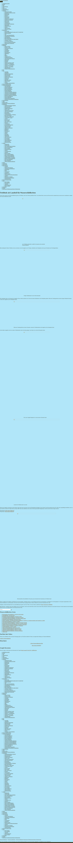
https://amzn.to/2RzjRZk (36, 645)
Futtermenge (7, 59)
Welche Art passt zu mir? (6, 179)
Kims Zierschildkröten (9, 159)
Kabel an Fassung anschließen (10, 42)
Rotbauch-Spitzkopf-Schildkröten (11, 95)
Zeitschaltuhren (7, 37)
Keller (6, 170)
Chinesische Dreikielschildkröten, (11, 628)
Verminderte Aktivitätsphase (10, 168)
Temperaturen (4, 164)
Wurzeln (6, 150)
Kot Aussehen (7, 139)
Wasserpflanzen (7, 52)
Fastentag (6, 61)
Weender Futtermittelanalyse (10, 68)
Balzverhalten (7, 181)
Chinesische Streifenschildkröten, (11, 629)
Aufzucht (6, 183)
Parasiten (6, 122)
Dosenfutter (7, 51)
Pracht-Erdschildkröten (9, 96)
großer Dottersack (8, 184)
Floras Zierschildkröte (8, 147)
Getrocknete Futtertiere (9, 48)
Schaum (6, 27)
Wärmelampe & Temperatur (10, 36)
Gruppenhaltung (5, 100)
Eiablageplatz (7, 145)
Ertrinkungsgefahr (8, 142)
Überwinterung (5, 165)
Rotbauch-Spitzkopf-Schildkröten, (12, 630)
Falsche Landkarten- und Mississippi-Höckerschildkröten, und (23, 620)
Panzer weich (7, 109)
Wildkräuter (7, 53)
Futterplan (6, 60)
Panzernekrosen (7, 107)
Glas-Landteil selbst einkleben (10, 146)
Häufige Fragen (7, 173)
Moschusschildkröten (8, 89)
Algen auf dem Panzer (9, 111)
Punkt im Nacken (8, 125)
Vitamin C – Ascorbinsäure (9, 64)
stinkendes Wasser (8, 728)
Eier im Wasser (7, 119)
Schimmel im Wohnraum (9, 18)
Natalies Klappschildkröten (9, 156)
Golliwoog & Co (8, 56)
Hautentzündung (8, 113)
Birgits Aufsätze (7, 153)
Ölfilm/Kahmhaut (8, 674)
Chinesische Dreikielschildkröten (10, 92)
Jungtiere (6, 175)
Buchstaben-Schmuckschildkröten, (12, 616)
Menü (1, 1)
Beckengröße (7, 16)
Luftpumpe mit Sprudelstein (10, 83)
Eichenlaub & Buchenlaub (9, 177)
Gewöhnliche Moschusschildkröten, (12, 617)
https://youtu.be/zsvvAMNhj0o (46, 604)
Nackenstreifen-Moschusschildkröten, (14, 618)
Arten (3, 7)
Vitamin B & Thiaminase (9, 63)
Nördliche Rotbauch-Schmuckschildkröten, (14, 624)
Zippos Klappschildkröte (9, 154)
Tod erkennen (7, 138)
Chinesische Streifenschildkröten (10, 93)
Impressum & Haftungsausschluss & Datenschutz (11, 189)
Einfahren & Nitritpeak (9, 19)
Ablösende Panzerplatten (9, 110)
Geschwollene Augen (8, 117)
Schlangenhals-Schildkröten (10, 98)
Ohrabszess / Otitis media (9, 116)
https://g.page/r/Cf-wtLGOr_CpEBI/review (29, 650)
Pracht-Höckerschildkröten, (11, 621)
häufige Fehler (4, 102)
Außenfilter (7, 72)
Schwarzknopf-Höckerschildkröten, (14, 622)
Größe (3, 101)
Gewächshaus (7, 171)
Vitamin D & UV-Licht (9, 65)
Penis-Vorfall (7, 120)
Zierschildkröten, (8, 615)
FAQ (3, 69)
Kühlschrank (7, 169)
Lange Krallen (7, 123)
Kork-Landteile (7, 148)
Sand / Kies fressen (8, 121)
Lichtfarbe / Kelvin (8, 40)
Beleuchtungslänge (8, 38)
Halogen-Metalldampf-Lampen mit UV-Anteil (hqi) (14, 32)
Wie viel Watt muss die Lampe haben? (11, 39)
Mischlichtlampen (8, 33)
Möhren (6, 55)
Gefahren (6, 166)
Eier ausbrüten (7, 182)
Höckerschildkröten (8, 88)
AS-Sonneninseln (8, 151)
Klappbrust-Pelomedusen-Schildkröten (11, 99)
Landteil (3, 143)
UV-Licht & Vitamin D (9, 41)
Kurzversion (7, 31)
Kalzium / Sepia (7, 47)
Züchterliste (4, 835)
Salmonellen (7, 135)
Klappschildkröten (8, 90)
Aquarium (4, 10)
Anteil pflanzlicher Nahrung (10, 58)
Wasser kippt (7, 20)
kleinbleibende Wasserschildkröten (8, 103)
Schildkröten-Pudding (8, 57)
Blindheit (6, 129)
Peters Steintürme (8, 160)
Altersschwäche (7, 126)
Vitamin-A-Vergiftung (8, 127)
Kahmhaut (6, 727)
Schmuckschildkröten (8, 87)
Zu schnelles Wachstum (9, 124)
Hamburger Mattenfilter (9, 73)
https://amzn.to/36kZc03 (9, 511)
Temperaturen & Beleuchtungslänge (11, 174)
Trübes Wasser (7, 28)
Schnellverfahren (8, 178)
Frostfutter (6, 49)
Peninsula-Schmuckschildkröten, (12, 625)
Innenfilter (6, 71)
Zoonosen (6, 782)
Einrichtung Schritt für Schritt (10, 12)
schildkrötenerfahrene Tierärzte (10, 105)
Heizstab (6, 15)
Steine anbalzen (7, 141)
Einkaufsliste (4, 44)
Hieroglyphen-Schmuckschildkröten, (14, 623)
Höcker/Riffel (7, 130)
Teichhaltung (4, 163)
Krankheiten (4, 104)
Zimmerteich (7, 17)
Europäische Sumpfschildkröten (10, 94)
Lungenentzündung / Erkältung (10, 114)
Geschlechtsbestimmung (6, 85)
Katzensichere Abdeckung (9, 23)
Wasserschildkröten (3, 839)
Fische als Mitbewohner (6, 84)
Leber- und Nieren (8, 137)
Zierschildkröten (7, 86)
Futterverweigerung (8, 106)
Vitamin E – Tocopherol (9, 66)
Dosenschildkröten (8, 97)
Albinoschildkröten (8, 140)
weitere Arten (4, 631)
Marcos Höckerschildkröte (9, 155)
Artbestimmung (5, 6)
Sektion (6, 781)
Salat (5, 54)
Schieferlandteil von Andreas (10, 157)
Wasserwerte (7, 77)
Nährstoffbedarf (7, 67)
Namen (3, 162)
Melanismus (7, 128)
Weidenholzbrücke (8, 149)
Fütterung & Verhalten (9, 176)
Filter (3, 70)
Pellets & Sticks (7, 46)
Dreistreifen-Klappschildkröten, (11, 619)
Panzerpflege (7, 112)
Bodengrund (7, 14)
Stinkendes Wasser (8, 29)
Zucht (3, 180)
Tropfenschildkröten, (9, 626)
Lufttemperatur (7, 22)
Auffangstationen (5, 9)
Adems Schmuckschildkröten (10, 161)
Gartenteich (7, 172)
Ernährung (4, 45)
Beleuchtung (4, 30)
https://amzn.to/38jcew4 (9, 510)
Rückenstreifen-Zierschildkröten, (12, 614)
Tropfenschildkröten (8, 91)
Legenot (6, 118)
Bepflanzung (7, 13)
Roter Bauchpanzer (8, 115)
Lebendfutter (7, 50)
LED (5, 34)
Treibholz (6, 152)
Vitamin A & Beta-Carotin (9, 62)
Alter (3, 5)
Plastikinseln (7, 144)
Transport (6, 131)
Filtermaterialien (7, 74)
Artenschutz (4, 8)
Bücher (3, 4)
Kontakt (3, 836)
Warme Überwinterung (9, 167)
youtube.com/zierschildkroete (5, 638)
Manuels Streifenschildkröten (10, 158)
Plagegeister (7, 21)
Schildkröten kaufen (6, 3)
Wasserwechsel (7, 75)
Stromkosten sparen (8, 11)
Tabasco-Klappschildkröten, (11, 627)
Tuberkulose (7, 136)
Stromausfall (7, 673)
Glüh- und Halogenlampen (9, 35)
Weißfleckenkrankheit (8, 108)
